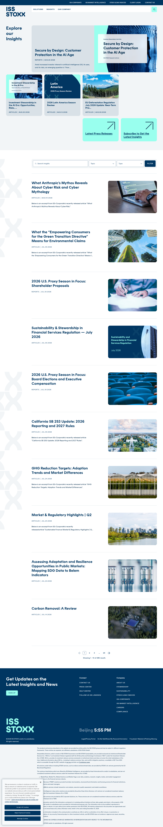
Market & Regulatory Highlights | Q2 (62, 515)
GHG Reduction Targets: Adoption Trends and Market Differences (60, 470)
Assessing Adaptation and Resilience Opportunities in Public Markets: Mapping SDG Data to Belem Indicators (62, 568)
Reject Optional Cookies (22, 813)
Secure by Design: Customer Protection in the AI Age (58, 52)
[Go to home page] (15, 12)
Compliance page (84, 762)
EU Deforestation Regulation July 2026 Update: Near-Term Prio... (100, 105)
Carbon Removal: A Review (54, 608)
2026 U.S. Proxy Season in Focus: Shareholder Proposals (59, 283)
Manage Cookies (22, 818)
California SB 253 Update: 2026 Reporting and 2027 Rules (58, 423)
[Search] (154, 9)
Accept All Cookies (23, 807)
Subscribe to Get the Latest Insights (136, 135)
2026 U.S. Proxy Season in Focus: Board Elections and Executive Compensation (59, 379)
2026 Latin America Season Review (61, 104)
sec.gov (68, 762)
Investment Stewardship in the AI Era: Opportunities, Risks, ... (22, 105)
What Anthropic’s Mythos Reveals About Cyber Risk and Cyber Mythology (60, 187)
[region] (22, 802)
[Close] (40, 782)
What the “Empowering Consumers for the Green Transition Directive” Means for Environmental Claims (61, 236)
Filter (150, 163)
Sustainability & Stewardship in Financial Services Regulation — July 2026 (62, 332)
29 (104, 653)
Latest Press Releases (98, 133)
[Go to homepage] (20, 725)
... (99, 653)
